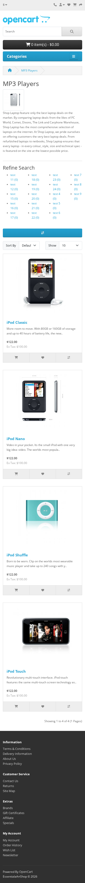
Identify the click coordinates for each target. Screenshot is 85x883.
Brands (8, 808)
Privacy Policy (12, 763)
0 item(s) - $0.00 (44, 44)
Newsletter (10, 855)
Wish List (9, 850)
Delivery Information (17, 754)
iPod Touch (16, 671)
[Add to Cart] (16, 357)
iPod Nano (16, 438)
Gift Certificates (13, 813)
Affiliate (8, 818)
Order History (12, 845)
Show (52, 245)
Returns (8, 786)
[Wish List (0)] (68, 5)
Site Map (9, 791)
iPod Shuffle (17, 555)
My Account (11, 840)
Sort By (11, 245)
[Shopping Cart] (74, 5)
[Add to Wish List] (42, 357)
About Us (9, 759)
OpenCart (26, 871)
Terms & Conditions (16, 749)
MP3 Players (29, 70)
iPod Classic (17, 322)
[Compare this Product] (69, 357)
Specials (8, 823)
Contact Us (10, 781)
